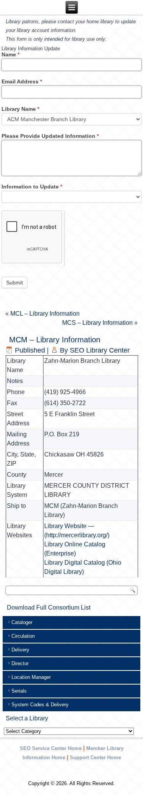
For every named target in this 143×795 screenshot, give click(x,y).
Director (20, 663)
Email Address (22, 81)
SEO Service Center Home (51, 748)
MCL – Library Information (45, 313)
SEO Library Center (100, 350)
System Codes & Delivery (40, 704)
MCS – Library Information (97, 322)
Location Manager (31, 677)
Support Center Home (95, 757)
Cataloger (21, 622)
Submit (14, 282)
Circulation (23, 636)
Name (10, 54)
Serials (19, 691)
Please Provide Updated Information (50, 136)
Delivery (20, 650)
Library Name (20, 109)
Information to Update (32, 187)
